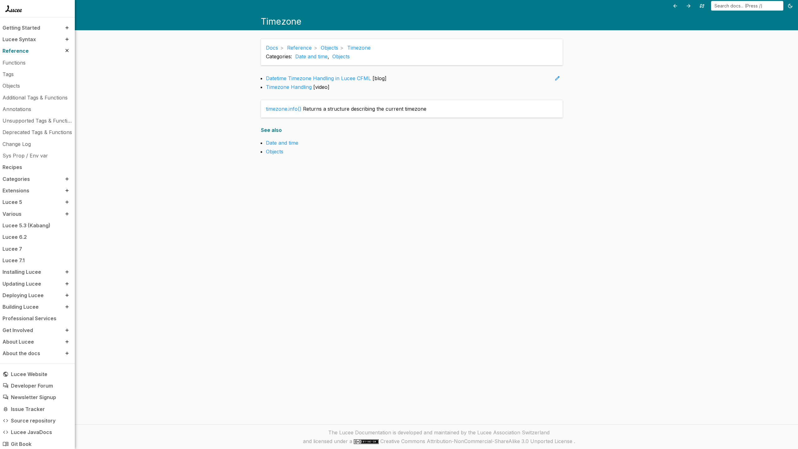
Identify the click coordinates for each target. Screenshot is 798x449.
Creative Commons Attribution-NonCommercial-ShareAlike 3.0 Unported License (477, 441)
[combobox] (747, 6)
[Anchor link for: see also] (284, 130)
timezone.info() (283, 109)
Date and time (311, 56)
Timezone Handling (289, 87)
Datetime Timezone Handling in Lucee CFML (318, 78)
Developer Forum (27, 385)
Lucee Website (24, 374)
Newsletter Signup (29, 397)
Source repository (28, 420)
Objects (341, 56)
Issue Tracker (23, 409)
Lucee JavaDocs (27, 432)
